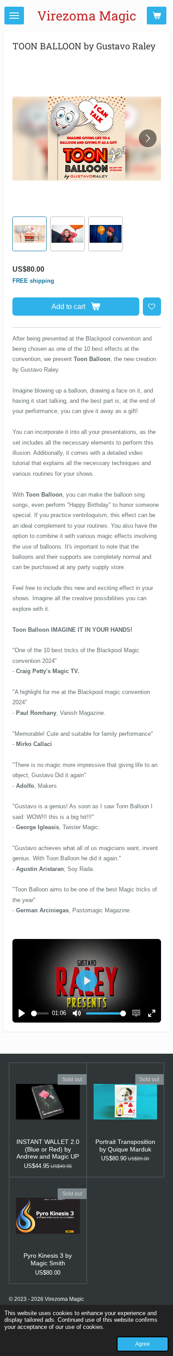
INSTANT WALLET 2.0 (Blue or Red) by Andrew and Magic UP (47, 1149)
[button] (29, 234)
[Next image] (148, 138)
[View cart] (156, 15)
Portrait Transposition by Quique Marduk (125, 1145)
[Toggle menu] (14, 15)
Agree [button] (142, 1344)
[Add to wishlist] (152, 306)
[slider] (40, 1013)
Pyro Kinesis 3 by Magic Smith (48, 1259)
